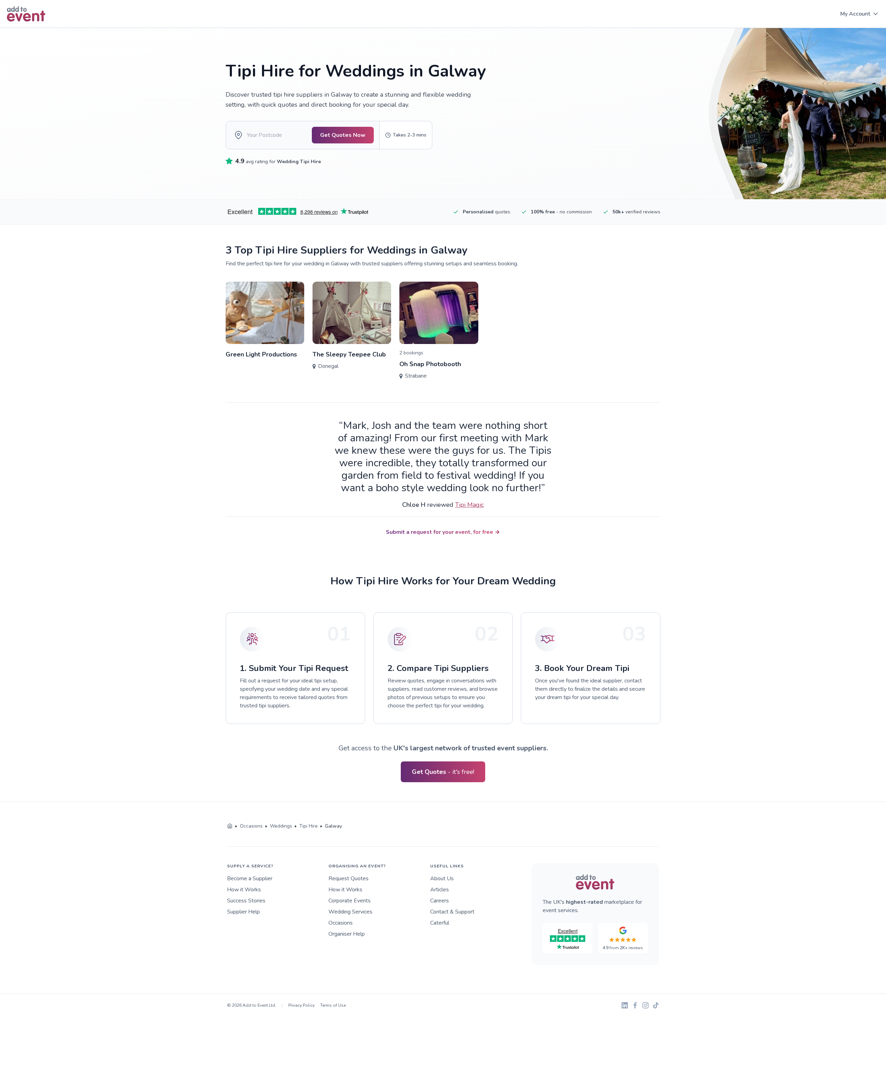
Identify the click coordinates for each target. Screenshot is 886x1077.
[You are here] (230, 826)
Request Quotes (348, 878)
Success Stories (246, 900)
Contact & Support (452, 912)
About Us (442, 878)
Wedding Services (350, 912)
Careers (439, 900)
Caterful (439, 923)
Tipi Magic (469, 505)
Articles (439, 889)
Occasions (340, 923)
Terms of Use (333, 1005)
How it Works (244, 889)
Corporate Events (349, 900)
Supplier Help (243, 912)
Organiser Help (346, 934)
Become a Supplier (249, 878)
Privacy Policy (301, 1005)
